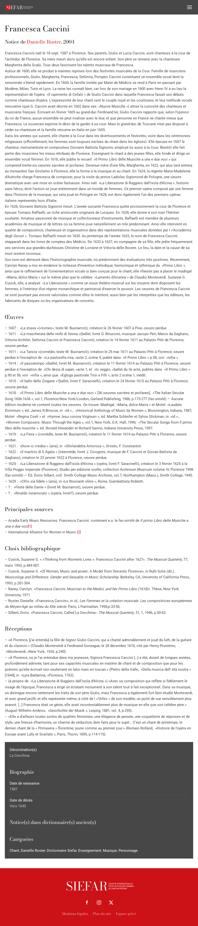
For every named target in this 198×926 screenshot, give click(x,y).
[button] (189, 7)
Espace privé (126, 913)
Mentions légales (75, 913)
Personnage (128, 850)
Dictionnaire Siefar (62, 850)
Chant (14, 850)
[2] (79, 532)
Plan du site (102, 913)
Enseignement (89, 850)
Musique (110, 850)
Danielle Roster (44, 41)
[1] (30, 526)
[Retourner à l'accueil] (19, 7)
